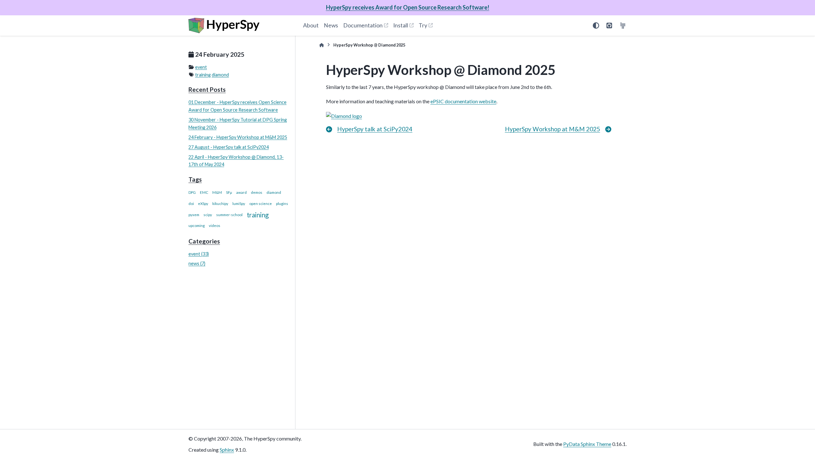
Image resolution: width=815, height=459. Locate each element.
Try (423, 25)
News (331, 25)
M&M (217, 192)
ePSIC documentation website (463, 101)
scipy (207, 215)
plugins (282, 203)
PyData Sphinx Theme (587, 444)
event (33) (198, 254)
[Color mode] (596, 25)
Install (400, 25)
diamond (220, 74)
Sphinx (227, 450)
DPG (192, 192)
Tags (195, 179)
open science (260, 203)
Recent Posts (207, 89)
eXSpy (203, 203)
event (201, 67)
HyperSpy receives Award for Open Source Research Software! (407, 7)
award (241, 192)
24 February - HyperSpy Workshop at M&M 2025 (237, 137)
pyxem (193, 215)
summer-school (229, 215)
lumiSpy (238, 203)
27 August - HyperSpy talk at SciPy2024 (228, 147)
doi (191, 203)
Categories (204, 241)
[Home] (321, 45)
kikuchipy (220, 203)
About (311, 25)
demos (256, 192)
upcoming (196, 225)
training (203, 74)
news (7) (196, 263)
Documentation (363, 25)
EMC (204, 192)
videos (214, 225)
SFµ (229, 192)
